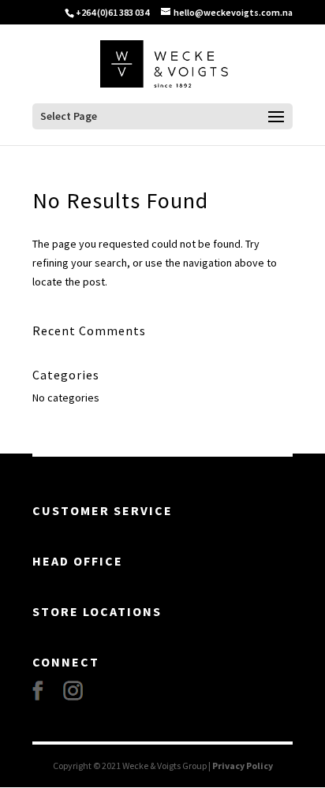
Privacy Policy (242, 765)
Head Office (77, 561)
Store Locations (97, 611)
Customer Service (102, 510)
